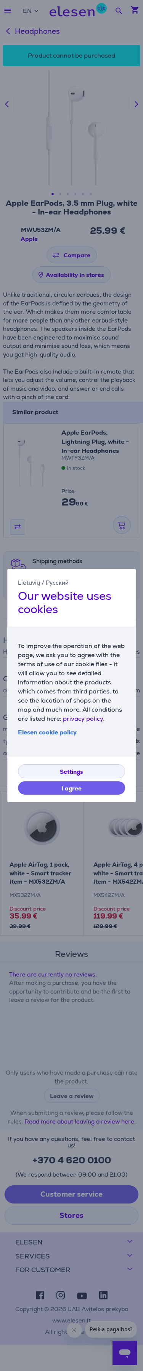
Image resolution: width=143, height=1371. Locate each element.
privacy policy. (83, 719)
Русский (57, 582)
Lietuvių (29, 582)
